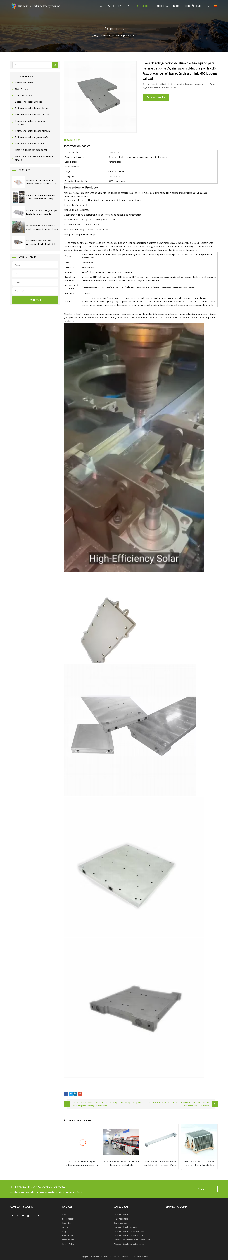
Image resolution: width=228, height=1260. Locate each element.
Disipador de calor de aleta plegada (32, 130)
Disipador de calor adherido (28, 101)
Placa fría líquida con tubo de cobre (32, 149)
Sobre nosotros (119, 6)
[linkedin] (18, 1216)
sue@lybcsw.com (141, 1256)
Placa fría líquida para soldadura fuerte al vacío (34, 158)
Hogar (99, 6)
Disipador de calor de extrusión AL (32, 143)
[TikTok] (39, 1216)
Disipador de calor (24, 82)
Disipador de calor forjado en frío (31, 137)
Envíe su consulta (156, 97)
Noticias (162, 6)
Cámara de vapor (23, 95)
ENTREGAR (35, 300)
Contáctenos (193, 6)
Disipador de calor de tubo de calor (32, 108)
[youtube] (28, 1216)
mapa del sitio (68, 1239)
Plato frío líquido (119, 35)
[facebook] (12, 1216)
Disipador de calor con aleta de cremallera (30, 123)
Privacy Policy (68, 1244)
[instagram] (33, 1216)
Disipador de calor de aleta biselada (32, 114)
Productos (142, 6)
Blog (176, 6)
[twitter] (23, 1216)
